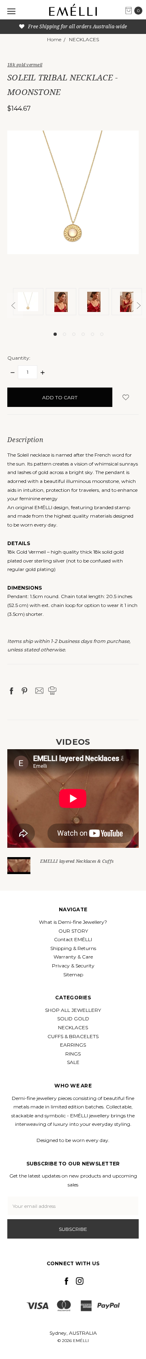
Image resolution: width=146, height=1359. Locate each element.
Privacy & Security (73, 966)
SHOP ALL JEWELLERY (73, 1010)
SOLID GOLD (73, 1019)
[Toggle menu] (11, 11)
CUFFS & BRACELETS (73, 1036)
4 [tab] (83, 334)
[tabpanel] (29, 303)
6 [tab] (101, 334)
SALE (73, 1062)
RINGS (73, 1054)
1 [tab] (55, 334)
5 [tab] (92, 334)
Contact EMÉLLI (73, 939)
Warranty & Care (73, 957)
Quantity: (18, 358)
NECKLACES (73, 1027)
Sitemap (73, 974)
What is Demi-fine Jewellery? (73, 922)
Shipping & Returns (73, 948)
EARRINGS (73, 1045)
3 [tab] (73, 334)
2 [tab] (64, 334)
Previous (15, 305)
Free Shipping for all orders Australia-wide (77, 26)
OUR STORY (73, 931)
